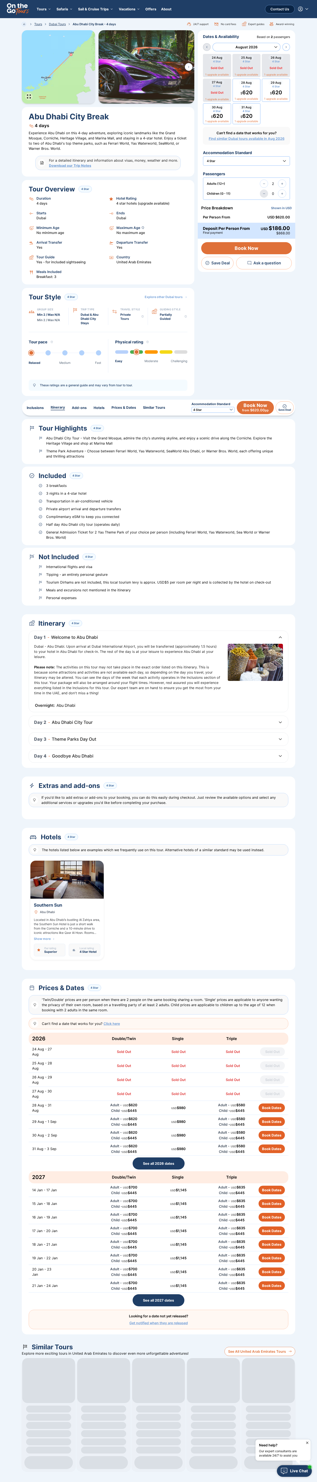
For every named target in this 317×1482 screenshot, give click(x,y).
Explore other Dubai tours (164, 297)
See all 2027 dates (158, 1300)
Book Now (246, 248)
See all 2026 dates (158, 1163)
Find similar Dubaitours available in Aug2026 (246, 138)
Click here (112, 1023)
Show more (42, 939)
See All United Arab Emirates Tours (257, 1351)
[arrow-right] (286, 47)
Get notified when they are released (158, 1323)
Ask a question (267, 263)
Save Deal (220, 263)
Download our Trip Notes (70, 165)
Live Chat (299, 1471)
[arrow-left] (207, 47)
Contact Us (279, 9)
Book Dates (271, 1108)
